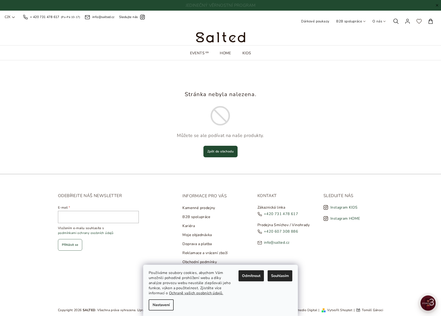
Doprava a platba (197, 243)
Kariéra (188, 225)
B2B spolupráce (349, 21)
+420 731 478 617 (281, 213)
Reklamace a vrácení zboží (205, 252)
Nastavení (161, 304)
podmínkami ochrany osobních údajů (85, 233)
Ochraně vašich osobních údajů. (196, 293)
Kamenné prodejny (198, 207)
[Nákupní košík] (430, 21)
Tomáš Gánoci (372, 310)
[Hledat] (396, 21)
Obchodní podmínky (199, 261)
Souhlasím (280, 275)
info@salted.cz (277, 242)
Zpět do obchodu (220, 151)
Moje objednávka (197, 234)
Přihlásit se (70, 245)
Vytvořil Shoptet (339, 310)
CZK (8, 17)
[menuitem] (199, 53)
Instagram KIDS (344, 207)
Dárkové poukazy (315, 21)
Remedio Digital (305, 310)
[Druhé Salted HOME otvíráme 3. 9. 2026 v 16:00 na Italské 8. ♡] (428, 303)
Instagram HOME (345, 218)
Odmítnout (251, 275)
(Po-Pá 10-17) (55, 17)
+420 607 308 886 (281, 231)
